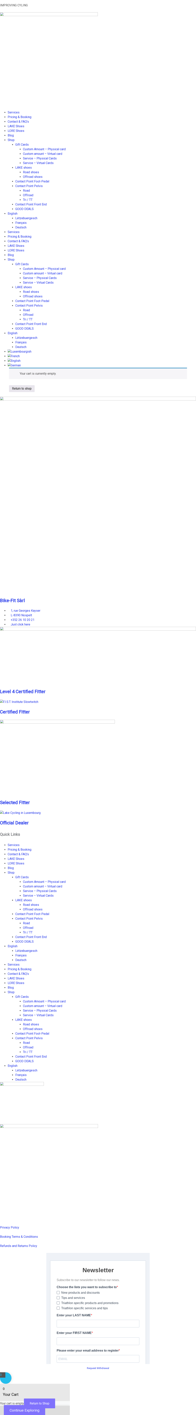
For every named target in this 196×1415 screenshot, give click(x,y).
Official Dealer (14, 823)
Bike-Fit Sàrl (12, 600)
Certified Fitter (15, 712)
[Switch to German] (14, 365)
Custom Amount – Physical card (44, 149)
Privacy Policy (9, 1227)
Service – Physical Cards (40, 158)
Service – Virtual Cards (38, 163)
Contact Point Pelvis (29, 186)
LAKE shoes (23, 167)
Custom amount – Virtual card (42, 154)
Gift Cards (22, 144)
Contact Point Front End (31, 204)
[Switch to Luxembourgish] (19, 351)
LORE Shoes (16, 131)
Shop (11, 140)
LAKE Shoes (16, 126)
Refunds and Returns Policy (18, 1246)
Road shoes (31, 172)
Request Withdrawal (98, 1368)
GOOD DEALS (24, 209)
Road (26, 190)
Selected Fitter (15, 802)
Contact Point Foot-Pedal (32, 181)
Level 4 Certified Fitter (23, 691)
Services (14, 112)
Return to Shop (39, 1403)
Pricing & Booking (19, 117)
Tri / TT (28, 200)
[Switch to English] (14, 361)
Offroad (28, 195)
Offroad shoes (32, 177)
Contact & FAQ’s (18, 121)
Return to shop (22, 388)
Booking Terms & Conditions (19, 1237)
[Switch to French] (14, 356)
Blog (11, 135)
